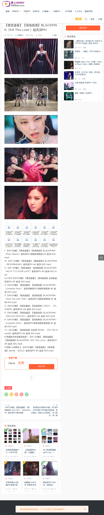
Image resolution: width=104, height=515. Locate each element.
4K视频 (8, 388)
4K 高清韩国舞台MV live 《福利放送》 (49, 451)
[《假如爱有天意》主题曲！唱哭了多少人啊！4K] (31, 436)
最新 (8, 11)
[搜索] (86, 19)
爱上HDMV (13, 4)
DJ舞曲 (45, 11)
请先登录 (41, 366)
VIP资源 (68, 11)
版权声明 (88, 11)
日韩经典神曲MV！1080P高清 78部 (12, 451)
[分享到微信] (6, 394)
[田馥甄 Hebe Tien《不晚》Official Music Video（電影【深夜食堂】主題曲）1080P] (69, 65)
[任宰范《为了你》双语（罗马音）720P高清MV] (69, 75)
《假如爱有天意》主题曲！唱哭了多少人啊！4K (31, 451)
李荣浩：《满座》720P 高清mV (88, 51)
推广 (56, 35)
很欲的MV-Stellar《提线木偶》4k (49, 483)
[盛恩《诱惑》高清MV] (69, 96)
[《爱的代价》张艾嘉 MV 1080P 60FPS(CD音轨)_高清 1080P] (69, 44)
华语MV (15, 11)
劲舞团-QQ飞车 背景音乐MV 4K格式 (31, 483)
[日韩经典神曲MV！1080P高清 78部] (12, 436)
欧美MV (36, 11)
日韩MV (27, 11)
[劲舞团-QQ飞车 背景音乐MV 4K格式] (31, 468)
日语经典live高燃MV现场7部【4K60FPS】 (12, 483)
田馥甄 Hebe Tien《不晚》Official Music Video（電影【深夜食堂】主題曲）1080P (88, 64)
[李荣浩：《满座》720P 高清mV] (69, 54)
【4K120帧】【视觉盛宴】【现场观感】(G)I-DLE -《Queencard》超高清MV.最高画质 (17, 410)
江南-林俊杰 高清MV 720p (86, 83)
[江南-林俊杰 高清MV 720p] (69, 86)
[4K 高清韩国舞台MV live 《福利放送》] (50, 436)
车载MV (56, 11)
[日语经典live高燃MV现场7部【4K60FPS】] (12, 468)
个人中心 (78, 11)
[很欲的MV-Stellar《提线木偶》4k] (50, 468)
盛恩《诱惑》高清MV (83, 93)
